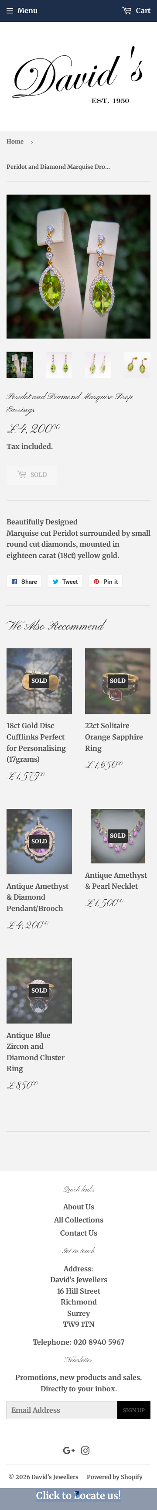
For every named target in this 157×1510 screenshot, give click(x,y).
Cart (142, 10)
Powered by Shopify (115, 1477)
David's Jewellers (54, 1477)
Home (15, 141)
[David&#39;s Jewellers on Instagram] (85, 1451)
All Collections (78, 1220)
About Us (78, 1206)
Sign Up (134, 1410)
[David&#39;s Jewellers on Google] (69, 1451)
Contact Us (78, 1233)
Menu (27, 10)
